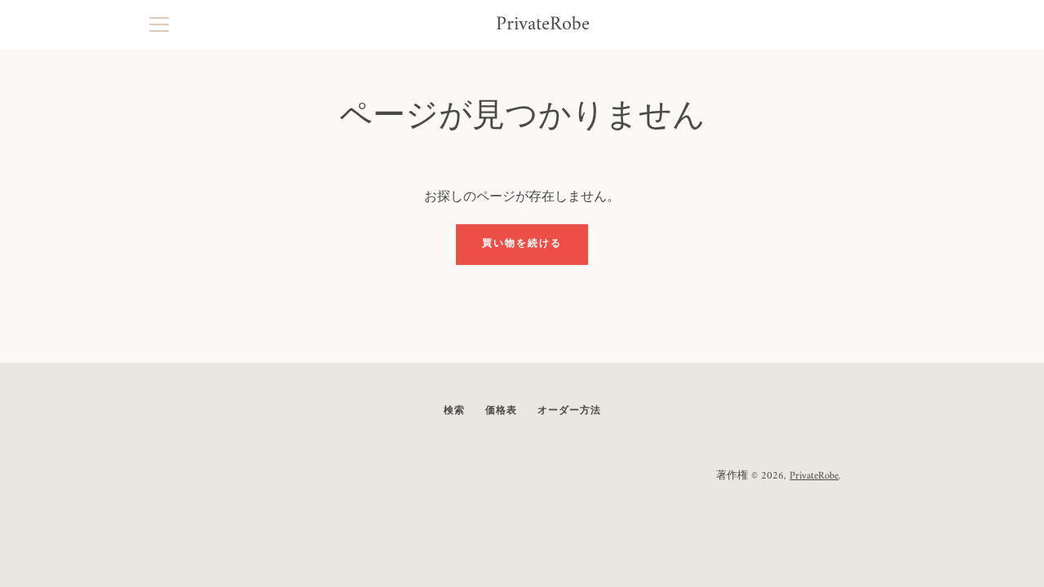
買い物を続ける (522, 244)
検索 (454, 411)
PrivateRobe (543, 25)
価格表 (501, 411)
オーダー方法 (569, 411)
